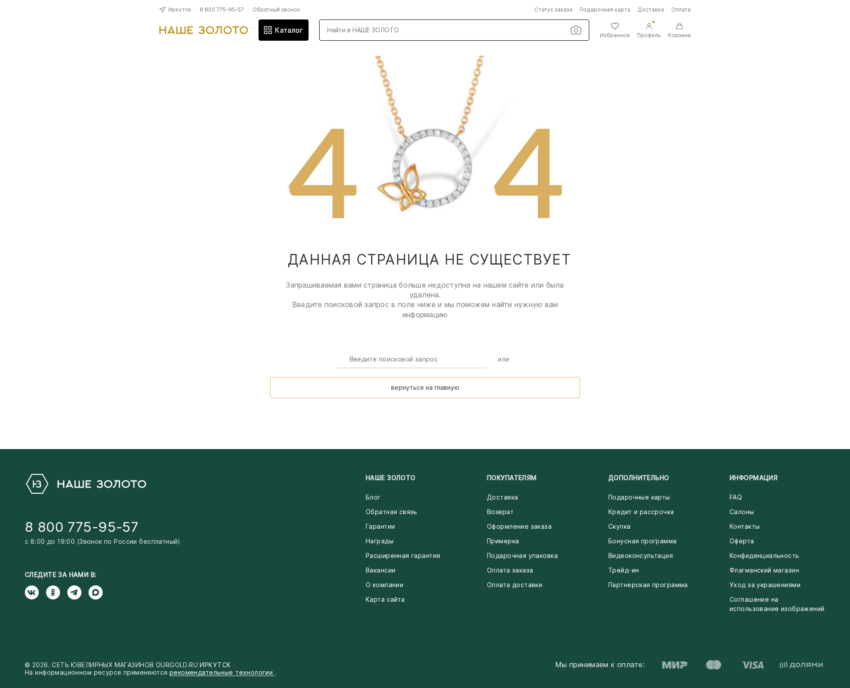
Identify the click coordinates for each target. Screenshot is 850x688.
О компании (384, 584)
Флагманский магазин (764, 570)
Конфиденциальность (765, 555)
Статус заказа (553, 9)
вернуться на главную (425, 387)
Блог (373, 497)
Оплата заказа (510, 570)
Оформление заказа (519, 526)
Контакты (745, 526)
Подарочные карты (639, 497)
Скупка (619, 526)
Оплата (681, 9)
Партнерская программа (648, 584)
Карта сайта (385, 599)
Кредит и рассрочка (641, 511)
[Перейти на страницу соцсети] (35, 592)
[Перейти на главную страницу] (203, 30)
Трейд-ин (623, 570)
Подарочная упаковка (522, 555)
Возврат (500, 511)
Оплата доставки (514, 584)
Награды (380, 541)
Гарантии (380, 526)
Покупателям (512, 477)
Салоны (742, 511)
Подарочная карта (605, 9)
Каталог (289, 30)
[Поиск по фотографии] (576, 30)
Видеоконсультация (640, 555)
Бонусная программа (642, 541)
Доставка (651, 9)
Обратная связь (391, 511)
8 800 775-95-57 (222, 9)
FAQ (736, 497)
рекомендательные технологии (222, 672)
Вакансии (380, 570)
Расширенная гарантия (403, 555)
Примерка (503, 541)
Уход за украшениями (765, 584)
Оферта (742, 541)
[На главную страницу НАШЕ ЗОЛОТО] (85, 484)
